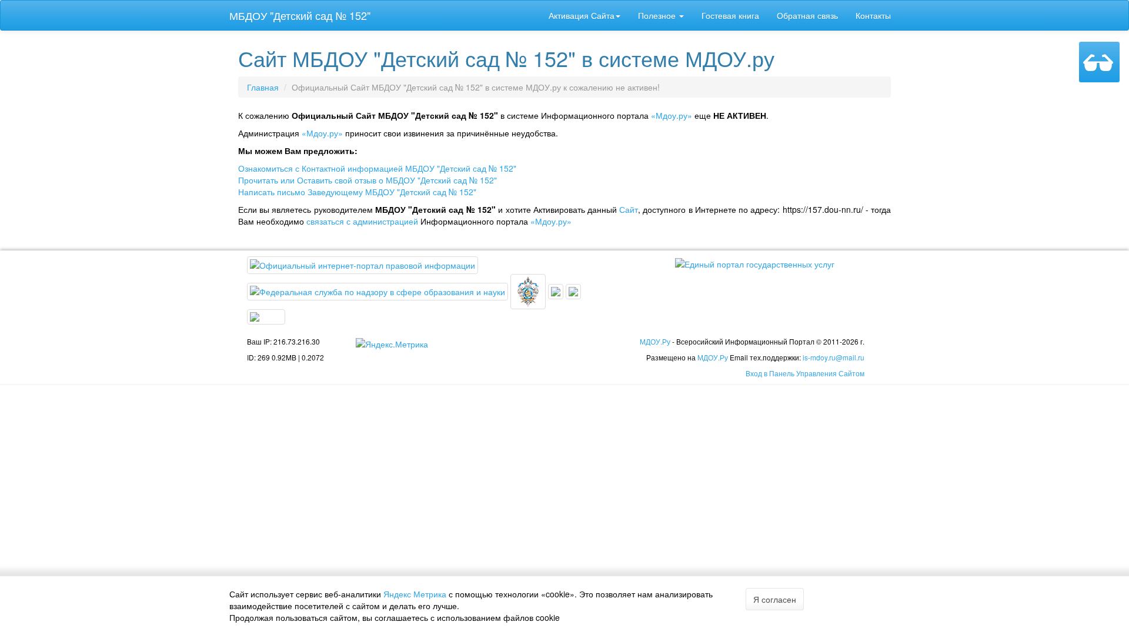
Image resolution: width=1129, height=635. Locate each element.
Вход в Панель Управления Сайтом (805, 373)
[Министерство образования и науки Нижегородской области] (266, 316)
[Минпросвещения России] (529, 290)
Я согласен (774, 599)
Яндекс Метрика (414, 594)
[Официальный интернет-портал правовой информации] (362, 264)
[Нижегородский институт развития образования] (573, 290)
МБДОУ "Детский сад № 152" (299, 15)
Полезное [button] (658, 15)
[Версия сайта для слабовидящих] (1099, 62)
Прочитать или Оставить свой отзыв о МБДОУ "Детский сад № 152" (367, 180)
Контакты (873, 15)
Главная (263, 87)
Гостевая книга (730, 15)
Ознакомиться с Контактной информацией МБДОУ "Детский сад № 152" (377, 168)
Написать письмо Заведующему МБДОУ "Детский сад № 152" (357, 192)
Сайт (628, 209)
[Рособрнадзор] (378, 290)
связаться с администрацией (362, 221)
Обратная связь (807, 15)
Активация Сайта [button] (581, 15)
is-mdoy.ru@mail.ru (833, 357)
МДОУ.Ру (655, 341)
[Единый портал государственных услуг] (754, 262)
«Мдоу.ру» (671, 115)
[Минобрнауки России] (557, 290)
